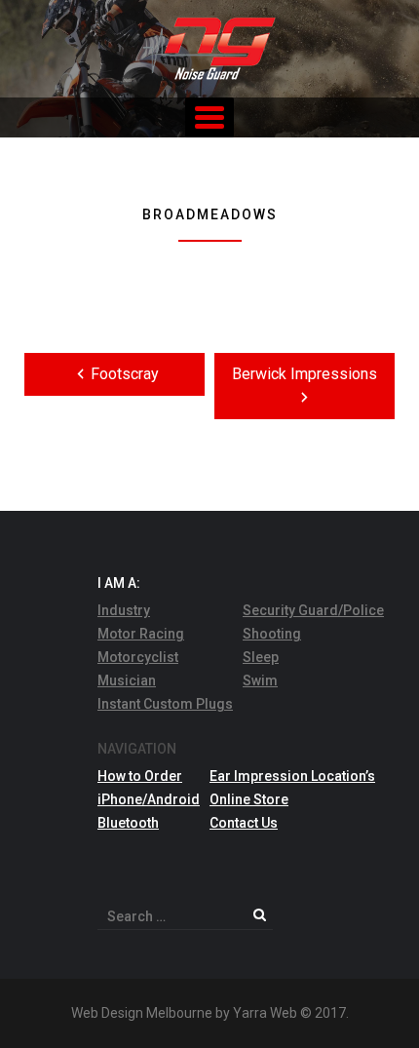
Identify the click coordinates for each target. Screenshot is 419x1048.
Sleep (261, 657)
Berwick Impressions (304, 374)
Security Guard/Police (313, 610)
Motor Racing (140, 633)
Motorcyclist (137, 657)
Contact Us (244, 823)
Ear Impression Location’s (292, 776)
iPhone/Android (148, 799)
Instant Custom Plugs (165, 704)
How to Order (139, 776)
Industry (123, 610)
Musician (126, 680)
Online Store (249, 799)
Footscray (125, 374)
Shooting (272, 633)
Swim (260, 680)
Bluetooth (128, 823)
